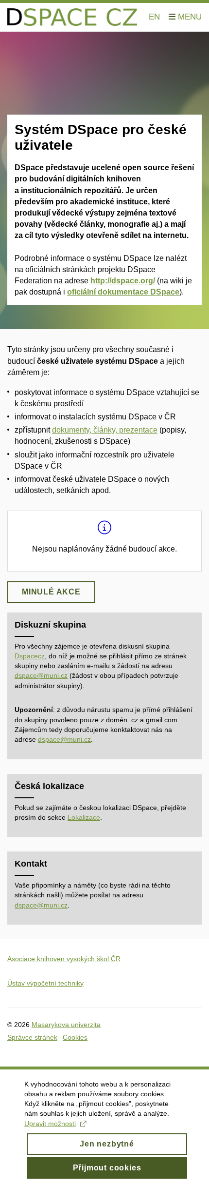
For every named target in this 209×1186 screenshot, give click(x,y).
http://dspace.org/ (122, 281)
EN (154, 16)
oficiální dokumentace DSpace (123, 292)
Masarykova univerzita (66, 1024)
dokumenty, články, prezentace (104, 430)
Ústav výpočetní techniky (45, 983)
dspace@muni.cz (41, 675)
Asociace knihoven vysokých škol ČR (64, 959)
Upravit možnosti (50, 1123)
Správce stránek (32, 1037)
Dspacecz (30, 656)
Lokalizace (84, 817)
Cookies (75, 1037)
